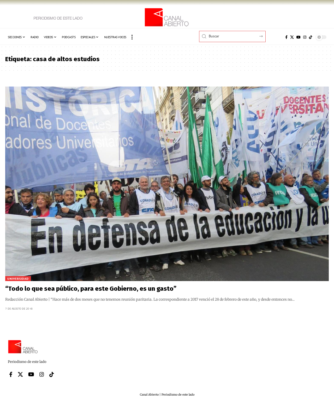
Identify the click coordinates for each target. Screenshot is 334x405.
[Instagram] (305, 37)
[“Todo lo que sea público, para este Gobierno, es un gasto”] (167, 184)
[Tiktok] (310, 37)
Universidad (18, 279)
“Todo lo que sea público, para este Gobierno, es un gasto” (90, 288)
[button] (132, 37)
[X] (292, 37)
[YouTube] (298, 37)
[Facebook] (286, 37)
